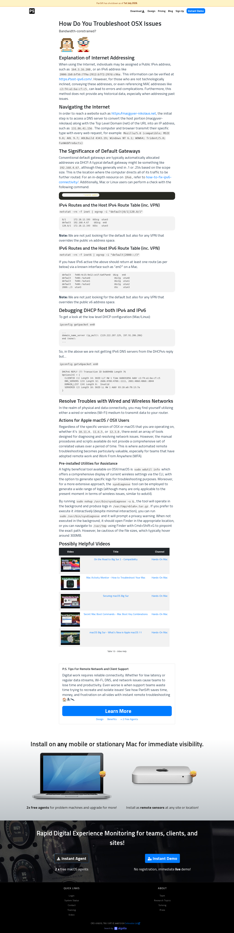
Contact (72, 905)
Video (72, 914)
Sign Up (180, 11)
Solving (162, 905)
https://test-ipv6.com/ (75, 79)
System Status (71, 900)
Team (162, 895)
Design (151, 11)
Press (162, 910)
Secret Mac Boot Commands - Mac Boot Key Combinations (116, 614)
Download (136, 11)
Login (71, 895)
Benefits (112, 719)
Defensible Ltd (131, 923)
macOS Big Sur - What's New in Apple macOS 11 (116, 632)
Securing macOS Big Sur (116, 596)
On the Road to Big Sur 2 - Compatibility (116, 559)
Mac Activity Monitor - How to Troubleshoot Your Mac (115, 577)
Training (71, 910)
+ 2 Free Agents (129, 719)
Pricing (162, 11)
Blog (170, 11)
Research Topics (162, 900)
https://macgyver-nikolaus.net (133, 113)
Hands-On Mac (160, 559)
